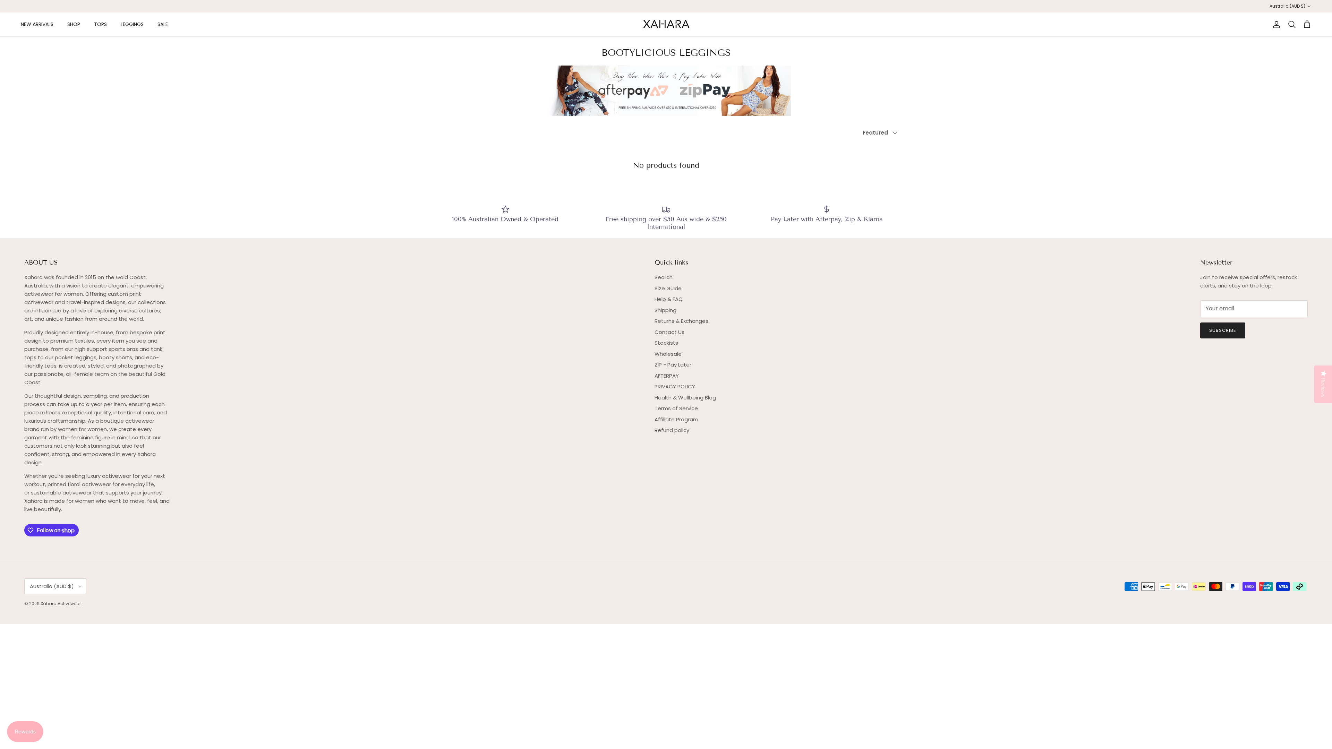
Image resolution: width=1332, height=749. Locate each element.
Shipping (665, 310)
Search (664, 277)
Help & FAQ (669, 299)
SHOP (73, 24)
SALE (162, 24)
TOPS (100, 24)
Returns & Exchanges (681, 321)
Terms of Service (676, 408)
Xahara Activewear (61, 603)
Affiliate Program (676, 419)
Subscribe (1222, 330)
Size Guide (668, 288)
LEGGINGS (132, 24)
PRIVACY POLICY (675, 386)
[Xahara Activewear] (666, 24)
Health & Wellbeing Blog (685, 397)
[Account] (1275, 24)
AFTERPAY (667, 375)
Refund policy (672, 430)
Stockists (666, 342)
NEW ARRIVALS (37, 24)
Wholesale (668, 354)
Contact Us (669, 332)
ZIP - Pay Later (673, 364)
